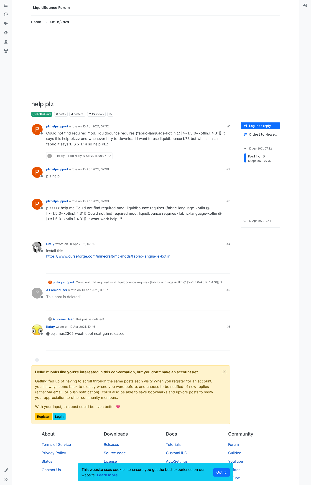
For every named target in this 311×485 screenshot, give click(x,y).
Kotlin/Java (43, 114)
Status (47, 461)
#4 (228, 244)
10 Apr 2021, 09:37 (95, 290)
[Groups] (6, 51)
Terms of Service (56, 444)
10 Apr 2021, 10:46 (82, 326)
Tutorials (173, 444)
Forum (233, 444)
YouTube (235, 461)
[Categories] (6, 5)
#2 (228, 169)
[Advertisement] (155, 62)
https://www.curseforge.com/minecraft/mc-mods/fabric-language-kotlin (108, 256)
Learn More (107, 475)
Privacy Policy (54, 453)
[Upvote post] (218, 155)
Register (43, 416)
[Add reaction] (209, 155)
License (110, 461)
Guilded (234, 453)
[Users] (6, 42)
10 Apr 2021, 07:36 (96, 169)
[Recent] (6, 14)
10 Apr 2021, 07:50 (82, 244)
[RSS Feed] (110, 114)
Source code (115, 453)
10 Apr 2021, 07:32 (96, 126)
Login (59, 416)
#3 (228, 201)
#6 (228, 326)
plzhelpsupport (57, 126)
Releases (111, 444)
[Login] (305, 5)
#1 (228, 126)
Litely (50, 244)
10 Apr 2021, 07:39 (96, 201)
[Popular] (6, 32)
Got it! (221, 472)
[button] (6, 470)
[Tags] (6, 23)
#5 (228, 290)
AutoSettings (177, 461)
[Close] (224, 372)
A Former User (56, 290)
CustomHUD (176, 453)
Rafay (50, 326)
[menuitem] (305, 5)
